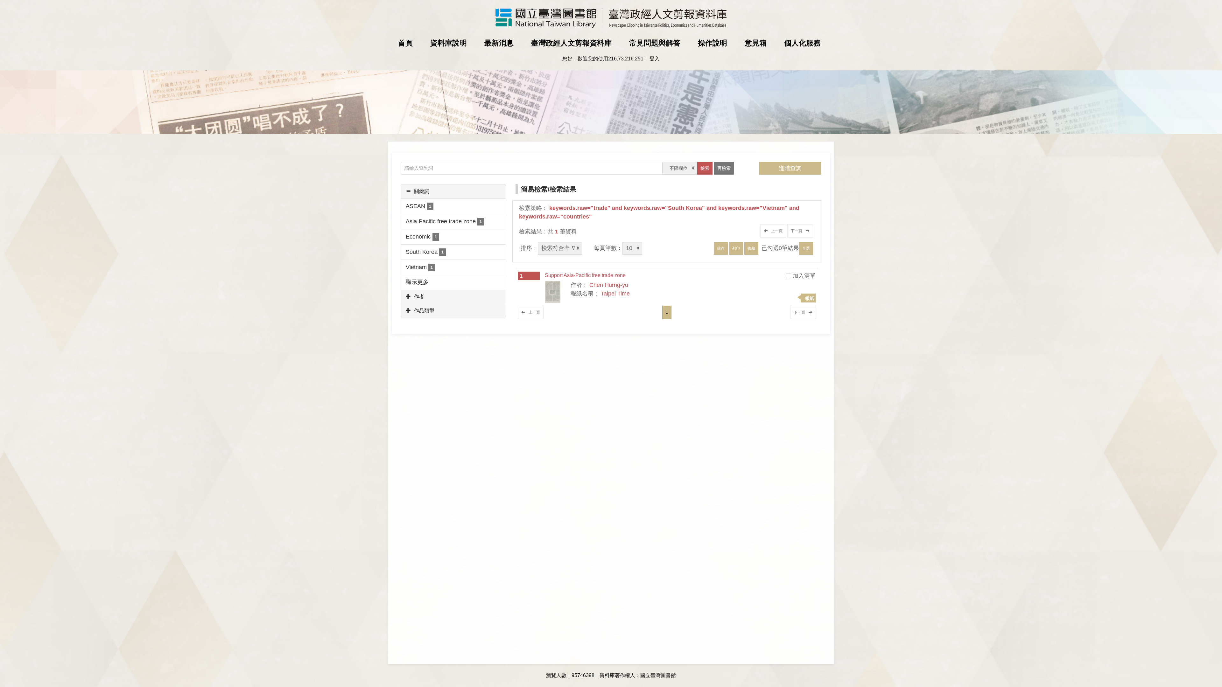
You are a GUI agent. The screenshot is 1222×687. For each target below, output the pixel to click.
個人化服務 (802, 43)
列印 (736, 248)
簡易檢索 (534, 189)
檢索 (704, 168)
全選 (806, 248)
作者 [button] (419, 296)
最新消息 (499, 43)
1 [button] (667, 312)
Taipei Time (615, 293)
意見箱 (756, 43)
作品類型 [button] (424, 310)
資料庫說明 (448, 43)
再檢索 (724, 168)
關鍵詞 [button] (421, 191)
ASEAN (418, 206)
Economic (421, 236)
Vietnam (419, 267)
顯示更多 (417, 282)
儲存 (721, 248)
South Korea (425, 252)
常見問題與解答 (654, 43)
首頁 (405, 43)
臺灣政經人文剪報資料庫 (571, 43)
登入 (655, 58)
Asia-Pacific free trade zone (444, 221)
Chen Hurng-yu (608, 285)
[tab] (453, 191)
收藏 (751, 248)
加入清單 (804, 276)
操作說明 (712, 43)
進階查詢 (790, 168)
